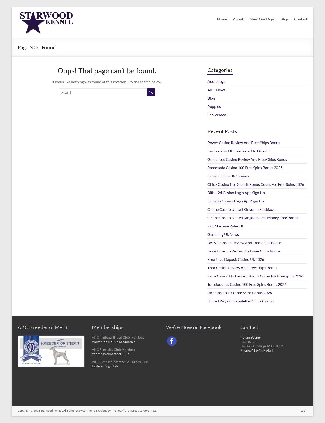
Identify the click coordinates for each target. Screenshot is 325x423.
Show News (217, 114)
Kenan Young (250, 337)
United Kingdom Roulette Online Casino (240, 301)
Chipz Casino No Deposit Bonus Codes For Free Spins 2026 (255, 184)
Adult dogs (216, 81)
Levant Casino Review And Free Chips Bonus (244, 251)
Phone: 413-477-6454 (256, 350)
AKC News (216, 89)
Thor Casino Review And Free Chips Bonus (242, 267)
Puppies (214, 106)
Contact (300, 19)
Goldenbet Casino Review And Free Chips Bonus (247, 159)
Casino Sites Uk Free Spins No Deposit (238, 151)
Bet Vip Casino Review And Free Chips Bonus (244, 242)
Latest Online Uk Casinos (228, 176)
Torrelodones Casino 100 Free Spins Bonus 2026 (246, 284)
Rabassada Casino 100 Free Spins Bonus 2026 (244, 167)
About (238, 19)
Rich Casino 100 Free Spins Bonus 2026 (239, 292)
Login (303, 410)
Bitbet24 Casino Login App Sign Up (236, 192)
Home (222, 19)
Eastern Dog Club (105, 366)
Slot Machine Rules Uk (225, 226)
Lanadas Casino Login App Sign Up (235, 201)
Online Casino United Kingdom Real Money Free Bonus (252, 217)
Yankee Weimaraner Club (110, 354)
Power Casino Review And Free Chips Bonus (243, 142)
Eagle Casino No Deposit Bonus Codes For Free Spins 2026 (255, 276)
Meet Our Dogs (262, 19)
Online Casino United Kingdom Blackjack (241, 209)
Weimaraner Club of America (113, 342)
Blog (284, 19)
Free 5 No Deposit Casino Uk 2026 (235, 259)
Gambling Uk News (223, 234)
